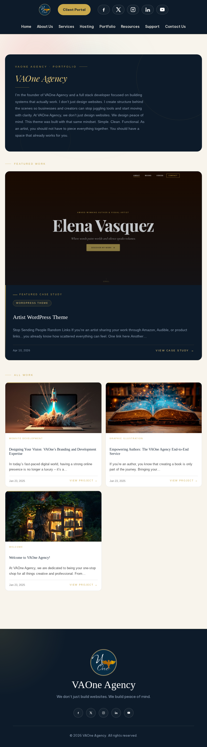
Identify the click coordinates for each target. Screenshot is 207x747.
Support (152, 26)
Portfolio (107, 26)
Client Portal (74, 10)
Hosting (87, 26)
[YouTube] (162, 9)
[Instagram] (133, 9)
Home (26, 26)
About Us (45, 26)
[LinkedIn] (148, 9)
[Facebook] (104, 9)
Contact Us (175, 26)
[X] (118, 9)
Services (66, 26)
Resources (130, 26)
